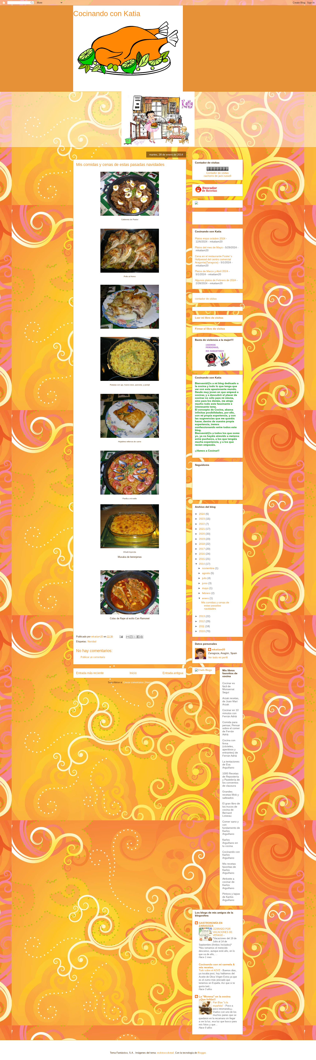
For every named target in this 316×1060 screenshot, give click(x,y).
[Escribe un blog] (131, 637)
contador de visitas (206, 298)
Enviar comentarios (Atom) (137, 682)
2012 (202, 621)
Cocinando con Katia (106, 14)
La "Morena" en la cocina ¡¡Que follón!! (214, 998)
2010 (202, 631)
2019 (202, 538)
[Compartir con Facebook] (138, 637)
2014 (202, 563)
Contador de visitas (217, 172)
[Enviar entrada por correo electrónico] (121, 636)
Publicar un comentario (93, 657)
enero (206, 598)
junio (205, 583)
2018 (202, 543)
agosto (206, 573)
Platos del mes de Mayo (209, 247)
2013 (202, 616)
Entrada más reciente (90, 673)
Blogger (202, 1052)
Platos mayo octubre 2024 (210, 238)
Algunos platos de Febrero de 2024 (215, 280)
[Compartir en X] (134, 637)
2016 (202, 553)
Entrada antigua (173, 673)
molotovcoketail (165, 1052)
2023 (202, 518)
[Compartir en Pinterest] (141, 637)
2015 (202, 558)
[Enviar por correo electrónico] (127, 637)
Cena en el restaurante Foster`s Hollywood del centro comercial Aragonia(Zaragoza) (213, 259)
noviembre (208, 568)
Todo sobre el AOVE (210, 970)
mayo (205, 588)
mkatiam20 (218, 649)
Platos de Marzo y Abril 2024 (211, 271)
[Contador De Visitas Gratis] (217, 169)
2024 (202, 513)
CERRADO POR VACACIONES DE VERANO (222, 932)
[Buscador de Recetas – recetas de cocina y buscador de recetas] (206, 191)
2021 (202, 528)
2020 (202, 533)
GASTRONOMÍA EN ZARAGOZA (210, 924)
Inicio (133, 673)
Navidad (92, 641)
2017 (202, 548)
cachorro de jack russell (217, 175)
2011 (202, 626)
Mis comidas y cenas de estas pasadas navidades (215, 605)
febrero (206, 593)
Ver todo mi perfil (218, 657)
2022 (202, 523)
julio (204, 578)
